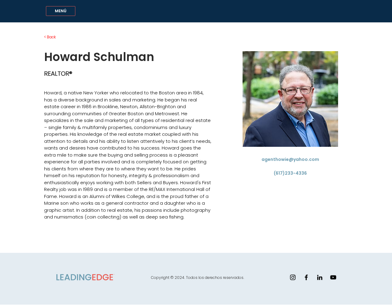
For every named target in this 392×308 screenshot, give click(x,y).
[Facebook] (306, 277)
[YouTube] (333, 277)
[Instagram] (292, 277)
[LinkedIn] (319, 277)
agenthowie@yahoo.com (290, 159)
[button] (60, 11)
